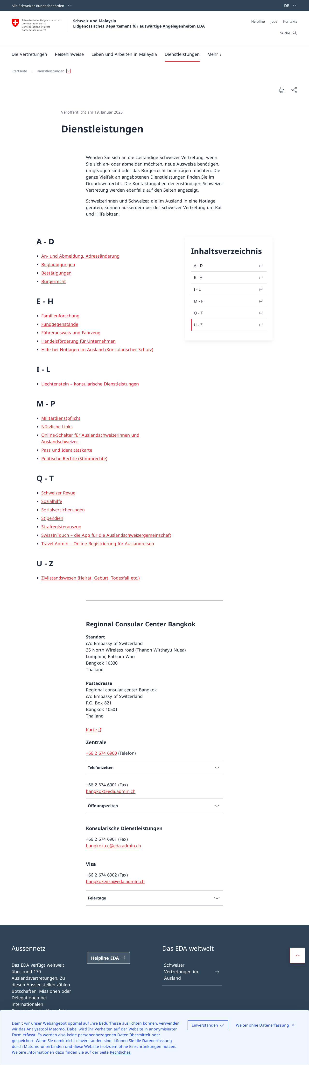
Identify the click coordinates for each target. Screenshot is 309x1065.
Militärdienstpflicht (60, 418)
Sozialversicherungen (63, 510)
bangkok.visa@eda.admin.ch (115, 881)
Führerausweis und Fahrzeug (70, 332)
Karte (91, 729)
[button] (29, 54)
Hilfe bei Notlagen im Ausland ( (73, 349)
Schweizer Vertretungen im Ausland (181, 971)
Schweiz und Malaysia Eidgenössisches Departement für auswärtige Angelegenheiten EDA (139, 23)
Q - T (198, 313)
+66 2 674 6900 (101, 753)
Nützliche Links (57, 426)
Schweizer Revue (58, 493)
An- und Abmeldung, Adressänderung (80, 256)
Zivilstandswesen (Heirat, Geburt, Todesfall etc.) (90, 578)
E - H (198, 277)
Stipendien (52, 518)
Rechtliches (120, 1052)
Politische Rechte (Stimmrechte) (74, 458)
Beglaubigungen (58, 264)
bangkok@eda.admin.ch (110, 791)
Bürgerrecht (53, 281)
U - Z (198, 324)
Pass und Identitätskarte (66, 450)
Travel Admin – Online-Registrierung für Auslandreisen (97, 543)
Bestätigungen (56, 273)
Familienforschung (60, 316)
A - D (198, 265)
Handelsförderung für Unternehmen (78, 341)
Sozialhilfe (51, 501)
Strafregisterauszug (61, 526)
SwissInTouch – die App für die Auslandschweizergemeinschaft (106, 535)
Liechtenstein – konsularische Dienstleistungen (90, 384)
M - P (199, 301)
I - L (197, 289)
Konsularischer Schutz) (129, 349)
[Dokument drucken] (281, 89)
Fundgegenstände (59, 324)
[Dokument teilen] (294, 90)
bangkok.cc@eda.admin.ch (113, 845)
